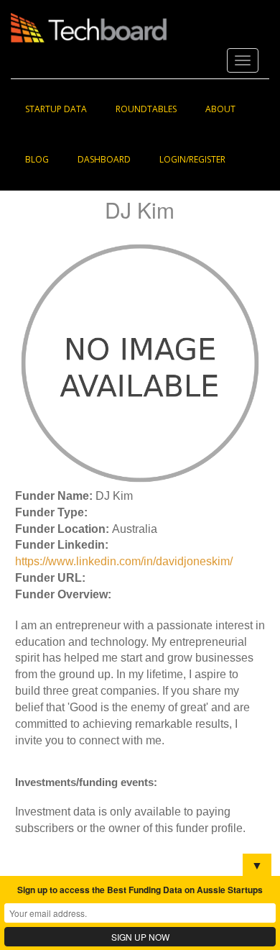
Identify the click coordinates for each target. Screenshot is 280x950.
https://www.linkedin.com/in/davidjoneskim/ (124, 561)
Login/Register (192, 159)
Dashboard (104, 159)
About (220, 109)
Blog (37, 159)
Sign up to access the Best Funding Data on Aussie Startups (140, 889)
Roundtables (146, 109)
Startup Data (56, 109)
